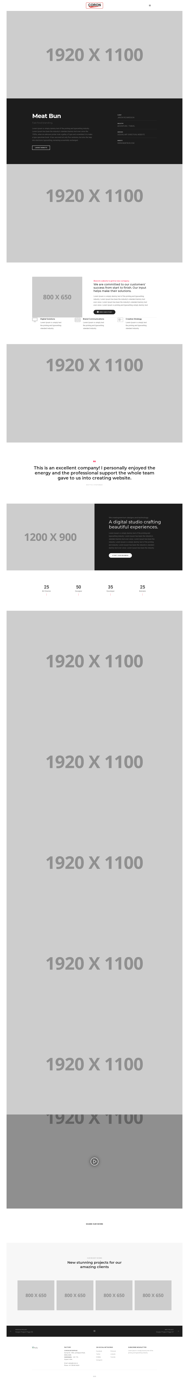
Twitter (98, 1354)
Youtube (112, 1357)
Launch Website (41, 147)
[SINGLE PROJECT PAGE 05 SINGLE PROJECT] (114, 1295)
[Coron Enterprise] (94, 5)
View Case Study (105, 312)
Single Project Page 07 (165, 1332)
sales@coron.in (73, 1363)
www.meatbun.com (125, 143)
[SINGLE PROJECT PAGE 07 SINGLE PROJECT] (75, 1295)
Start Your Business (120, 555)
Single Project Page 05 (24, 1332)
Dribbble (98, 1357)
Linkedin (113, 1354)
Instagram (99, 1360)
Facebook (99, 1351)
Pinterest (113, 1351)
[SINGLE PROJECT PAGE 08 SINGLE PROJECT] (36, 1295)
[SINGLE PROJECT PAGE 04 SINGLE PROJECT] (153, 1295)
